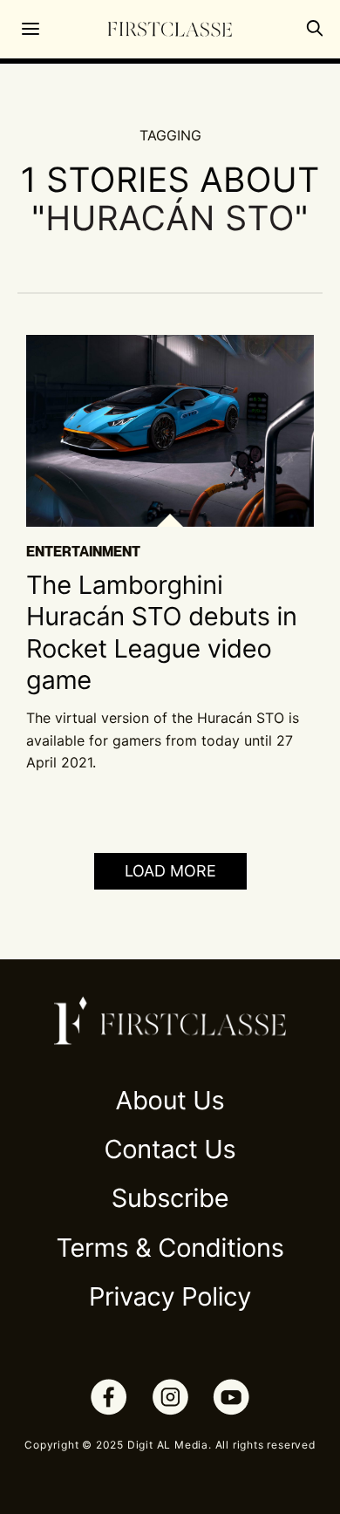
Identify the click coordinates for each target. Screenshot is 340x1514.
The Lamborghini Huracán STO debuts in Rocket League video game (161, 633)
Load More (170, 871)
